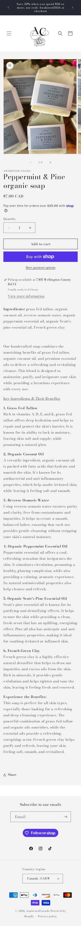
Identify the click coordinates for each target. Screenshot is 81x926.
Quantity (9, 219)
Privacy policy (47, 916)
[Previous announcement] (8, 7)
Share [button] (12, 774)
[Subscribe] (66, 816)
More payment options (40, 268)
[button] (9, 33)
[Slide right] (50, 162)
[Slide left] (31, 162)
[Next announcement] (73, 7)
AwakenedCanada (38, 911)
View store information (26, 296)
